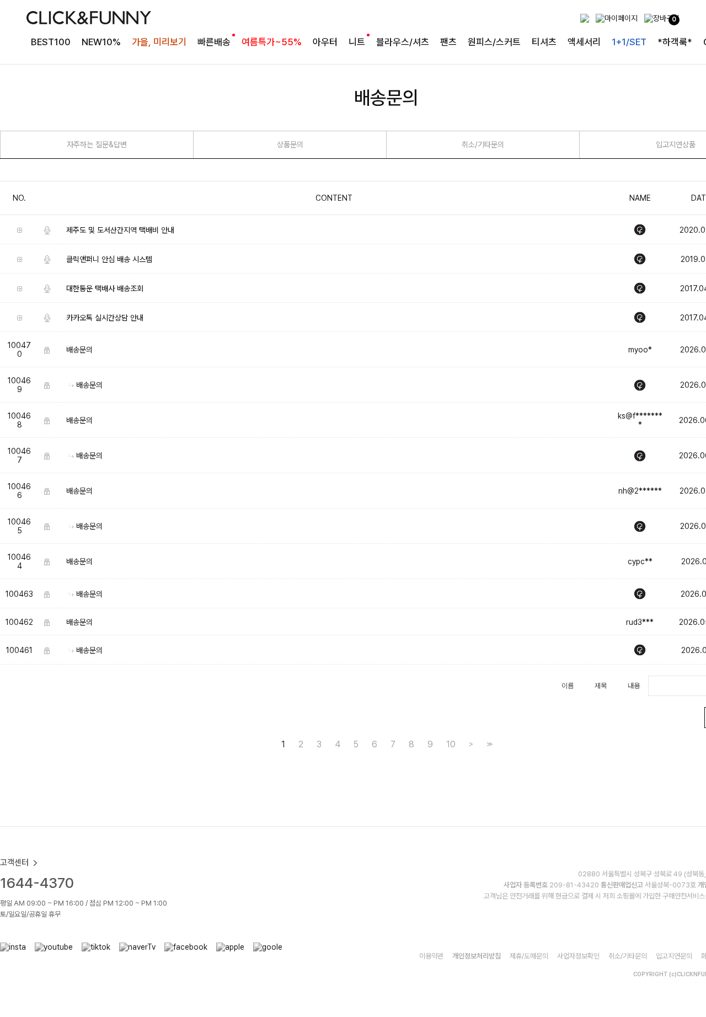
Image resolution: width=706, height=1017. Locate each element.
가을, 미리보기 (159, 42)
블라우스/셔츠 (402, 42)
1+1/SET (629, 42)
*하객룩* (674, 42)
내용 (633, 686)
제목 (600, 686)
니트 (357, 42)
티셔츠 (544, 42)
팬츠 (448, 42)
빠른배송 (214, 42)
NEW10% (101, 42)
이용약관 (431, 956)
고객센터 (14, 863)
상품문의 (290, 144)
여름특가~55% (272, 42)
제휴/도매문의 (529, 956)
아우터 (325, 42)
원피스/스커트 (494, 42)
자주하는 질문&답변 (97, 144)
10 (451, 744)
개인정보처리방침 (476, 956)
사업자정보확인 (578, 956)
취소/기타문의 (483, 144)
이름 (567, 686)
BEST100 (51, 42)
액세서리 (584, 42)
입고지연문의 (674, 956)
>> (488, 744)
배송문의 (79, 350)
